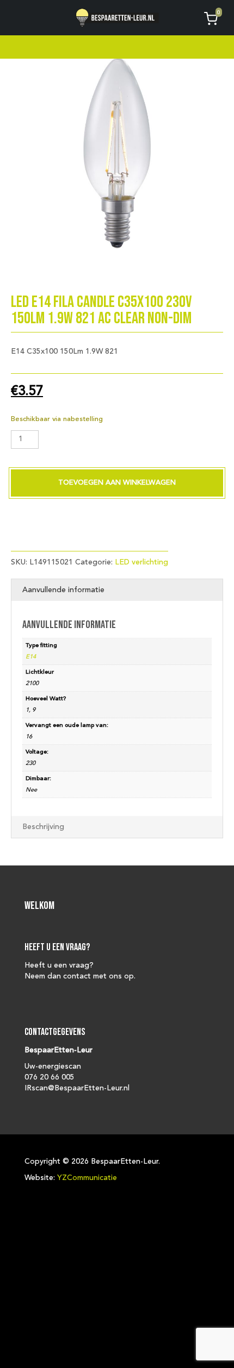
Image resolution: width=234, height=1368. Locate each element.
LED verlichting (141, 562)
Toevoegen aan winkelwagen (117, 482)
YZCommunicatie (87, 1178)
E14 (31, 657)
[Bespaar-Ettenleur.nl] (117, 17)
